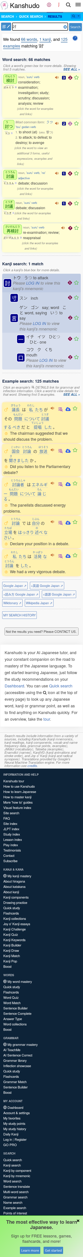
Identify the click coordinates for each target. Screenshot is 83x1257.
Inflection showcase (17, 1065)
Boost (7, 966)
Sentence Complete (17, 1013)
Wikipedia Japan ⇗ (39, 603)
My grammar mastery (22, 1044)
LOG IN (32, 283)
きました (19, 460)
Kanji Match (11, 955)
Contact (8, 855)
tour (46, 719)
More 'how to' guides (18, 802)
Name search (12, 1202)
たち (35, 409)
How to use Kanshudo (19, 786)
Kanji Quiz (10, 934)
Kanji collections (14, 918)
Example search (14, 1207)
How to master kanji (17, 797)
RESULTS (55, 16)
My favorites (11, 1118)
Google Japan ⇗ (15, 585)
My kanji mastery (19, 875)
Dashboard (14, 685)
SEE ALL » (71, 69)
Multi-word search (16, 1191)
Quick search (60, 685)
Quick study (11, 907)
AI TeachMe (11, 1049)
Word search (12, 1181)
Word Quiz (11, 997)
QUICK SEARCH (31, 16)
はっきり (26, 532)
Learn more (30, 1250)
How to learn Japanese (19, 791)
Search (75, 27)
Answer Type (12, 1018)
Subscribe (10, 860)
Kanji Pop (10, 961)
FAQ (6, 818)
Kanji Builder (12, 945)
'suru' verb (32, 77)
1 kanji (45, 39)
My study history (14, 1128)
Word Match (12, 1002)
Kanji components (16, 897)
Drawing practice (15, 902)
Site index (10, 823)
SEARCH (7, 16)
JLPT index (11, 828)
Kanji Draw (11, 950)
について (32, 418)
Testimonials (12, 850)
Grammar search (15, 1197)
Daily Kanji (10, 1134)
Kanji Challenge (14, 929)
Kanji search (12, 1165)
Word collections (15, 1024)
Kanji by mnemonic (16, 1175)
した (41, 427)
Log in (7, 1139)
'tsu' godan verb (25, 127)
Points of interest (15, 1213)
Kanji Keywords (14, 939)
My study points (14, 1123)
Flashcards (11, 913)
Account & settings (16, 1112)
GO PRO (10, 1144)
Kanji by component (17, 1170)
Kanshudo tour (13, 781)
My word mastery (19, 981)
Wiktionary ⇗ (12, 603)
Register (21, 1139)
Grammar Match (15, 1081)
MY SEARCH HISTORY (19, 615)
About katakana (14, 886)
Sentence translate (16, 1186)
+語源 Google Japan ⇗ (59, 594)
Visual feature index (17, 807)
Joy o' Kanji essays (16, 923)
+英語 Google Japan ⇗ (47, 585)
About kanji (11, 891)
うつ (49, 122)
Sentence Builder (15, 1008)
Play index (10, 844)
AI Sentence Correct (17, 1055)
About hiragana (14, 881)
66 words (29, 39)
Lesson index (12, 839)
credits (32, 765)
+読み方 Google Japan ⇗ (21, 594)
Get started (53, 1250)
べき (16, 427)
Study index (11, 834)
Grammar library (15, 1060)
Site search (11, 812)
